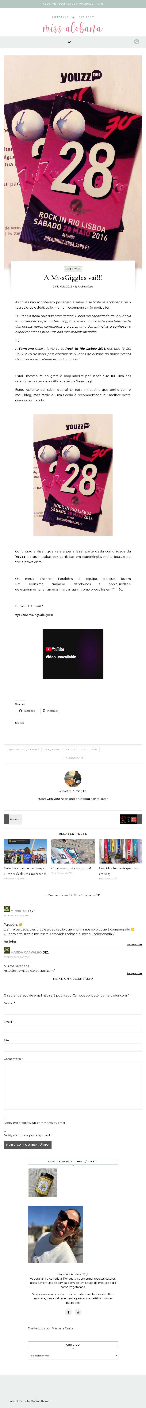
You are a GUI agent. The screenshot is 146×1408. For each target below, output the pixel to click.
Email (9, 1022)
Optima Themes (40, 1400)
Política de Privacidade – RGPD (81, 3)
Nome (9, 1003)
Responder (134, 944)
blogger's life (52, 749)
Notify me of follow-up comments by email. (35, 1123)
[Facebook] (68, 1312)
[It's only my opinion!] (12, 819)
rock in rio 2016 (89, 749)
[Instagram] (78, 1312)
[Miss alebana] (73, 26)
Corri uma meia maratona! (71, 868)
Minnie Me (19, 911)
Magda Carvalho (26, 952)
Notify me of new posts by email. (27, 1135)
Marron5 (70, 749)
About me (49, 3)
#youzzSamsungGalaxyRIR (24, 749)
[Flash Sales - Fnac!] (133, 819)
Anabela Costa (85, 287)
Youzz (20, 557)
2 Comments (73, 758)
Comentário (13, 1059)
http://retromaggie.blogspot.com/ (29, 971)
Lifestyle (73, 269)
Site (6, 1040)
